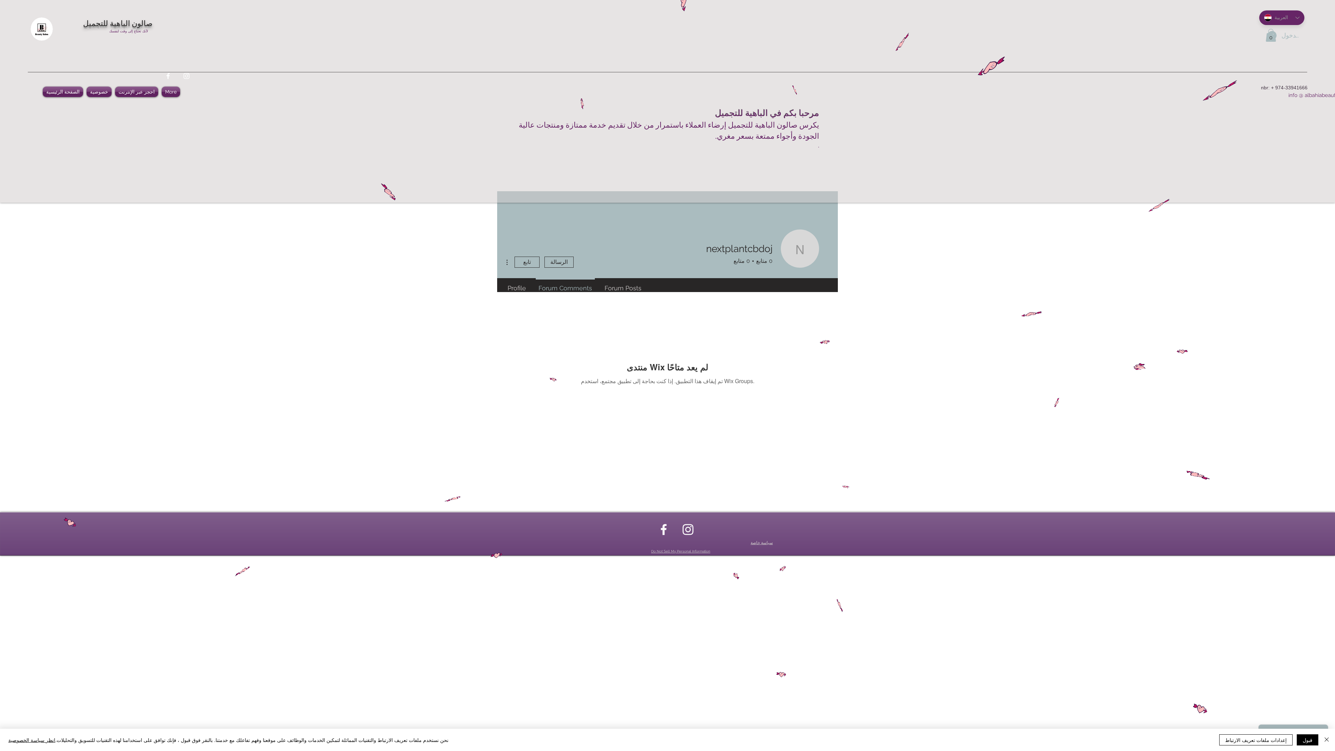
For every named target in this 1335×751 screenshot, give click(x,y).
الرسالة (559, 262)
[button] (1270, 35)
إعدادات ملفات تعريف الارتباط (1256, 739)
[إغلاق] (1326, 739)
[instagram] (187, 76)
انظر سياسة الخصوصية (31, 739)
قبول (1307, 739)
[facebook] (168, 76)
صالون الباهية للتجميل (118, 22)
